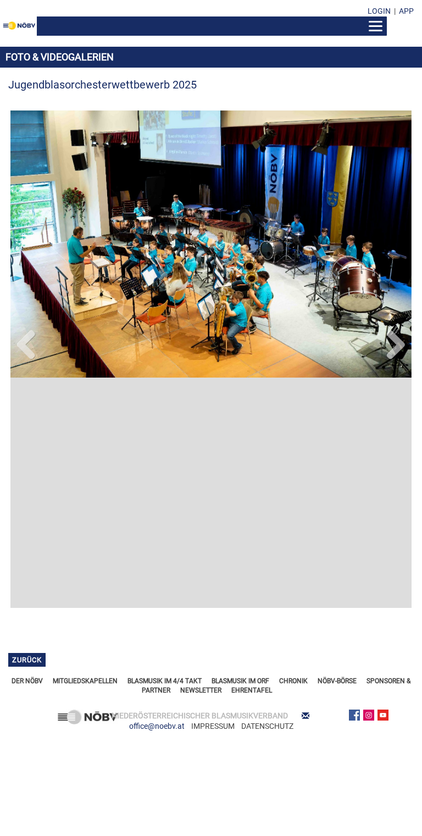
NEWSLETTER (200, 460)
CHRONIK (293, 450)
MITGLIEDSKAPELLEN (85, 450)
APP (406, 11)
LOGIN (379, 11)
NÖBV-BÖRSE (337, 450)
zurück (27, 429)
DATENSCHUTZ (267, 495)
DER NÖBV (27, 450)
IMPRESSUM (213, 495)
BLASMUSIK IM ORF (240, 450)
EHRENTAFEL (251, 460)
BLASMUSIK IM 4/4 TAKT (164, 450)
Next (395, 238)
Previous (27, 238)
